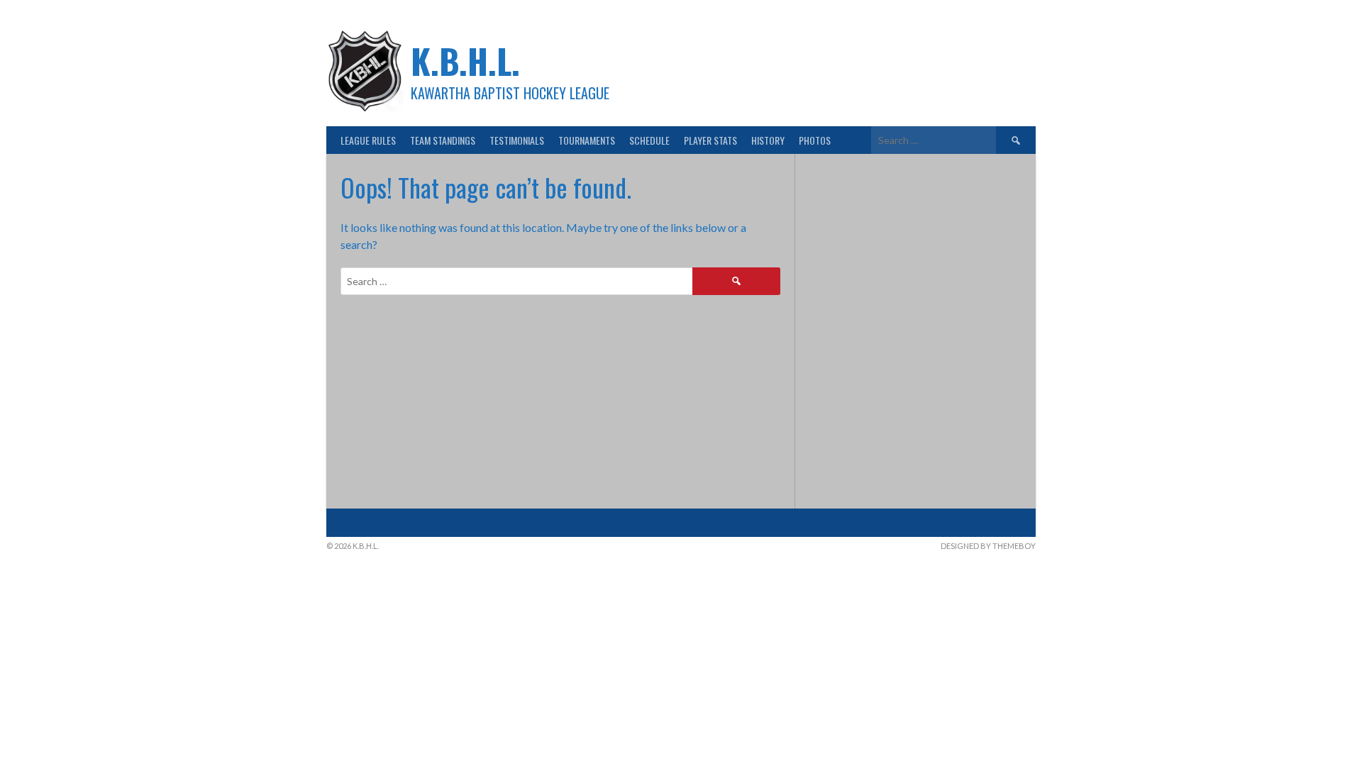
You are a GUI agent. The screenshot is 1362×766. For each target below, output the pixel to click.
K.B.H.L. (465, 60)
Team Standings (442, 140)
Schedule (649, 140)
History (768, 140)
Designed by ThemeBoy (988, 545)
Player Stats (710, 140)
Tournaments (586, 140)
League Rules (368, 140)
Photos (815, 140)
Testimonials (516, 140)
